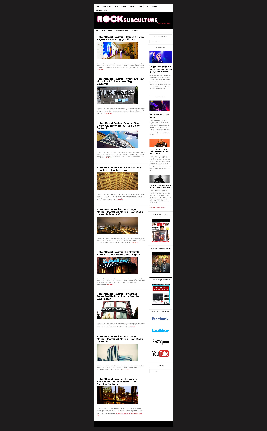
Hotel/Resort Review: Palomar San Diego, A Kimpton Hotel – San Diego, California (118, 126)
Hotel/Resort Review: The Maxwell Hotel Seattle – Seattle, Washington (118, 253)
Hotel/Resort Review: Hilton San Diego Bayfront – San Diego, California (120, 38)
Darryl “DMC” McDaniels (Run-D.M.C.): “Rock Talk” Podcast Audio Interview (159, 151)
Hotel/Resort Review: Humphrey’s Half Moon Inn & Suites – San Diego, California (120, 81)
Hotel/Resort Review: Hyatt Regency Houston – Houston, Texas (119, 168)
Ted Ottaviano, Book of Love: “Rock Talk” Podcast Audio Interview (159, 115)
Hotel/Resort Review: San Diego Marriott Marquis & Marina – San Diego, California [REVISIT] (120, 212)
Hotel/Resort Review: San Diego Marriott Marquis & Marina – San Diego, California (120, 339)
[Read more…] (100, 69)
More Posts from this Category (157, 207)
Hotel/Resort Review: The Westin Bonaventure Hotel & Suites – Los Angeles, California (117, 381)
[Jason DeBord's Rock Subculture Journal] (127, 17)
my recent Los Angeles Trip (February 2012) (127, 413)
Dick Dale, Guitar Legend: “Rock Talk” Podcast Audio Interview (160, 186)
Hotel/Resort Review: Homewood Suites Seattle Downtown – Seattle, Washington (118, 296)
